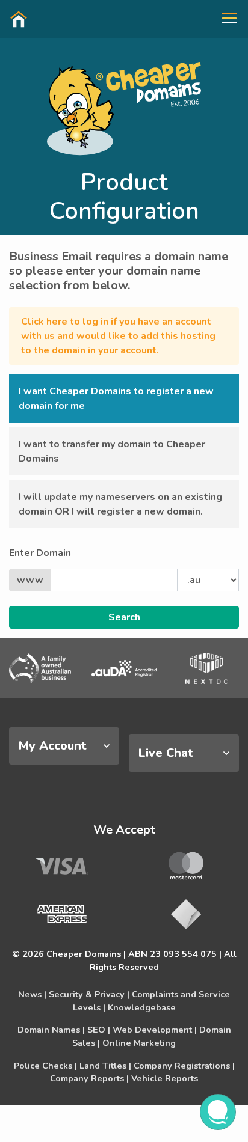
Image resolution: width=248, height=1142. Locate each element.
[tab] (64, 746)
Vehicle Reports (164, 1078)
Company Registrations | (184, 1066)
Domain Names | (51, 1030)
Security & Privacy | (89, 994)
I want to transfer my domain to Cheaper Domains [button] (112, 451)
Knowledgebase (142, 1007)
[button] (224, 18)
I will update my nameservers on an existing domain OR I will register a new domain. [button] (120, 504)
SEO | (98, 1030)
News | (32, 994)
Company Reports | (89, 1078)
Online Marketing (139, 1043)
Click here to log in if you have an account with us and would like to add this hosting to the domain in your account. (118, 336)
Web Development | (155, 1030)
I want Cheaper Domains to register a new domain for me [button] (116, 398)
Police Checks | (45, 1066)
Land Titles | (105, 1066)
